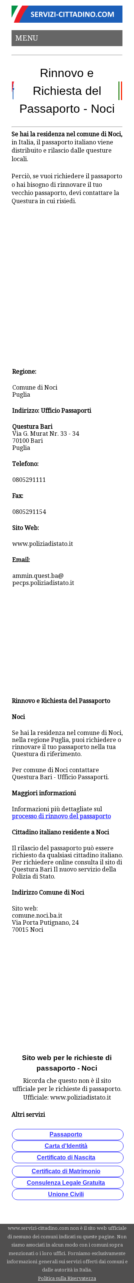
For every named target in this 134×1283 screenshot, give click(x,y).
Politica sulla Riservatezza (67, 1278)
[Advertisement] (67, 282)
